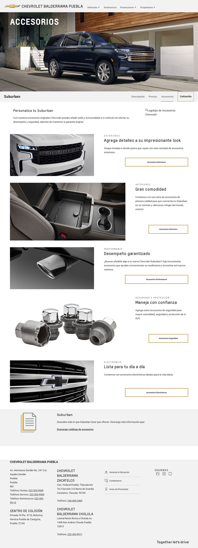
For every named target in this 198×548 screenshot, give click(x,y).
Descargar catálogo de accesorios (75, 429)
